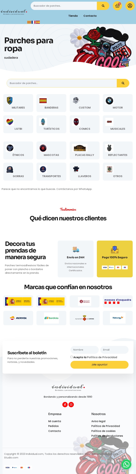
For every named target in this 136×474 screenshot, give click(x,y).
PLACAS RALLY (84, 155)
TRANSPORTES (51, 176)
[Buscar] (103, 6)
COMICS (84, 129)
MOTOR (118, 108)
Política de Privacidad (102, 357)
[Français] (34, 22)
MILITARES (18, 108)
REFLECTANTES (117, 155)
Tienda (73, 16)
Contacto (90, 16)
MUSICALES (117, 129)
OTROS (117, 176)
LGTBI (18, 129)
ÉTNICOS (18, 155)
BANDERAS (51, 108)
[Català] (29, 22)
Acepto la (95, 357)
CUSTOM (85, 108)
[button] (126, 464)
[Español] (38, 22)
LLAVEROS (84, 176)
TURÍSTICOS (51, 129)
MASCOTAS (51, 155)
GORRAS (18, 176)
